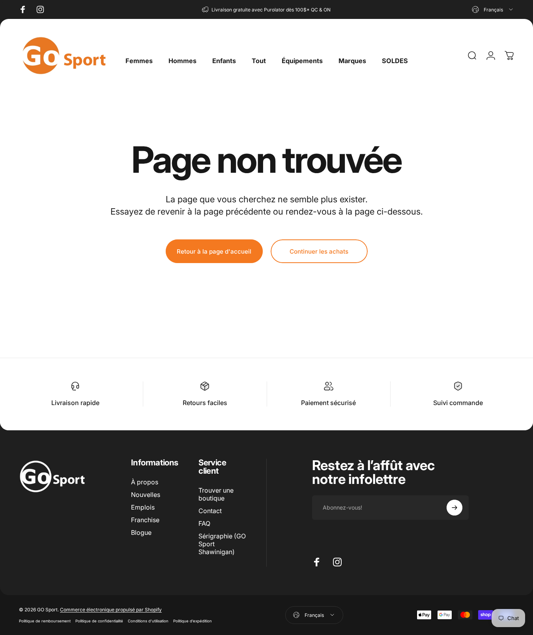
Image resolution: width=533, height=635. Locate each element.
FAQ (204, 523)
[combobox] (493, 9)
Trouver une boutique (216, 494)
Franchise (145, 520)
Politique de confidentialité (99, 621)
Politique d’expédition (192, 621)
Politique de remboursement (45, 621)
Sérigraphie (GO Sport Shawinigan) (222, 544)
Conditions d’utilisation (148, 621)
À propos (144, 482)
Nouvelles (145, 495)
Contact (210, 511)
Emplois (143, 507)
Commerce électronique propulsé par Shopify (111, 610)
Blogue (141, 532)
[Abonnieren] (454, 507)
